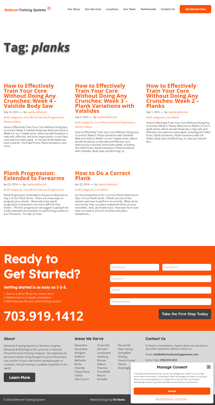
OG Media (119, 399)
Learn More (19, 377)
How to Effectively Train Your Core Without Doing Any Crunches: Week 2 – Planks (172, 95)
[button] (208, 367)
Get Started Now (195, 9)
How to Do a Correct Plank (102, 176)
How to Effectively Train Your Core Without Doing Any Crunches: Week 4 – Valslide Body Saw (30, 95)
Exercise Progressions (51, 117)
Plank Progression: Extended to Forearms (34, 176)
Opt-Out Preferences (165, 398)
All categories (15, 117)
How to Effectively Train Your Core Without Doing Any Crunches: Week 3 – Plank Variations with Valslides (104, 98)
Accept (172, 391)
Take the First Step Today (185, 313)
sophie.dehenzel (37, 112)
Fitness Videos (12, 122)
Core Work (30, 117)
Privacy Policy (181, 398)
